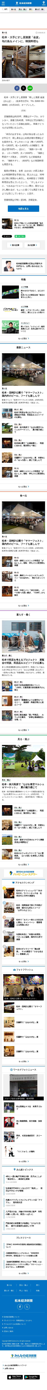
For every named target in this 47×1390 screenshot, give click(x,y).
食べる (13, 9)
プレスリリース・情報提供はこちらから (18, 1320)
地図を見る (23, 208)
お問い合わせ (8, 1328)
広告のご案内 (8, 1331)
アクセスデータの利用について (15, 1324)
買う (30, 9)
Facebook (20, 1307)
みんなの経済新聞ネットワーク (23, 1356)
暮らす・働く (40, 9)
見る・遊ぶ (23, 9)
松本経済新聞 (23, 3)
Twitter (27, 1307)
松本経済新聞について (11, 1317)
